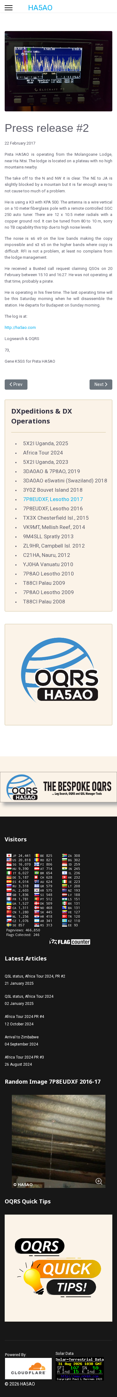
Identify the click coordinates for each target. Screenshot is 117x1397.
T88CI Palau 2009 (44, 583)
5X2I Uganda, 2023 (45, 462)
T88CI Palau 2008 (44, 601)
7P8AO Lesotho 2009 (48, 592)
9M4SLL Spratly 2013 (48, 536)
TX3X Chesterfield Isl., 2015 (56, 518)
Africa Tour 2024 (43, 453)
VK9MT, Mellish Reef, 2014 (54, 527)
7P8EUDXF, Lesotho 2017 (53, 499)
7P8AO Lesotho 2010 (48, 574)
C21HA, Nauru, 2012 (46, 555)
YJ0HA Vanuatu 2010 (48, 564)
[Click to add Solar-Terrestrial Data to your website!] (80, 1369)
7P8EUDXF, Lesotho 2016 (53, 508)
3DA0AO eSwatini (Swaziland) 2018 (65, 480)
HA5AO (40, 7)
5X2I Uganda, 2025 (45, 443)
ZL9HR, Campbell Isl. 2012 (54, 546)
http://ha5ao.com (20, 327)
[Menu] (8, 8)
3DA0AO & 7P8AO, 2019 (51, 471)
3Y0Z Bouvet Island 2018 (53, 490)
